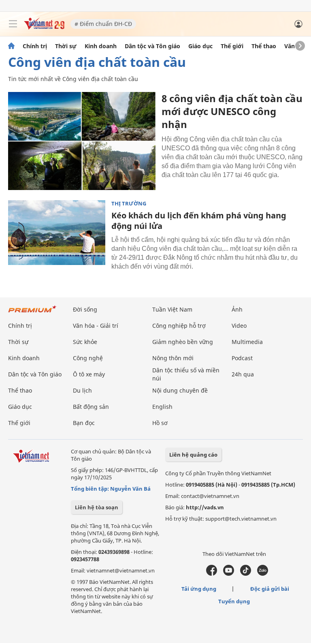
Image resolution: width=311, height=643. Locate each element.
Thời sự (66, 46)
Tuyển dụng (234, 601)
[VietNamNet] (11, 46)
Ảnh (237, 309)
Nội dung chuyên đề (180, 390)
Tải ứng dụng (198, 588)
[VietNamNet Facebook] (211, 573)
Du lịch (82, 390)
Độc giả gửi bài (269, 588)
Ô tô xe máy (89, 374)
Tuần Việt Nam (172, 309)
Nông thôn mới (173, 358)
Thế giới (232, 46)
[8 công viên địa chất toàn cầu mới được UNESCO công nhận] (82, 141)
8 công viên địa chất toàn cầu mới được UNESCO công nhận (232, 111)
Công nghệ (88, 358)
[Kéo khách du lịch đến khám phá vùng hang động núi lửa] (56, 232)
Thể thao (263, 46)
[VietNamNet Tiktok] (245, 573)
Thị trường (128, 203)
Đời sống (85, 309)
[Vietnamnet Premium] (32, 313)
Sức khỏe (85, 342)
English (162, 406)
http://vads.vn (205, 507)
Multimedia (247, 342)
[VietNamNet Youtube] (228, 573)
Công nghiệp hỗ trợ (179, 325)
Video (239, 325)
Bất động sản (91, 406)
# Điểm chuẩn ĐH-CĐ (103, 24)
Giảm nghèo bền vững (182, 342)
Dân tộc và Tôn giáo (152, 46)
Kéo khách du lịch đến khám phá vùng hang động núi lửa (198, 220)
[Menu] (13, 24)
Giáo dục (200, 46)
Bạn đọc (84, 423)
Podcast (242, 358)
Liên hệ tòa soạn (96, 507)
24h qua (243, 374)
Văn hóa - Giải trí (95, 325)
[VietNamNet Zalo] (262, 573)
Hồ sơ (160, 423)
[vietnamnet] (44, 27)
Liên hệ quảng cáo (193, 454)
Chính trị (35, 46)
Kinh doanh (101, 46)
